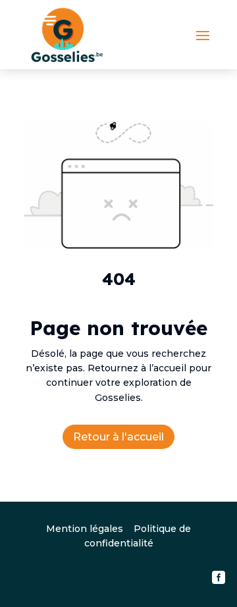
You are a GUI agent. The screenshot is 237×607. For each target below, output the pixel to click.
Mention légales (84, 529)
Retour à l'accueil (118, 437)
